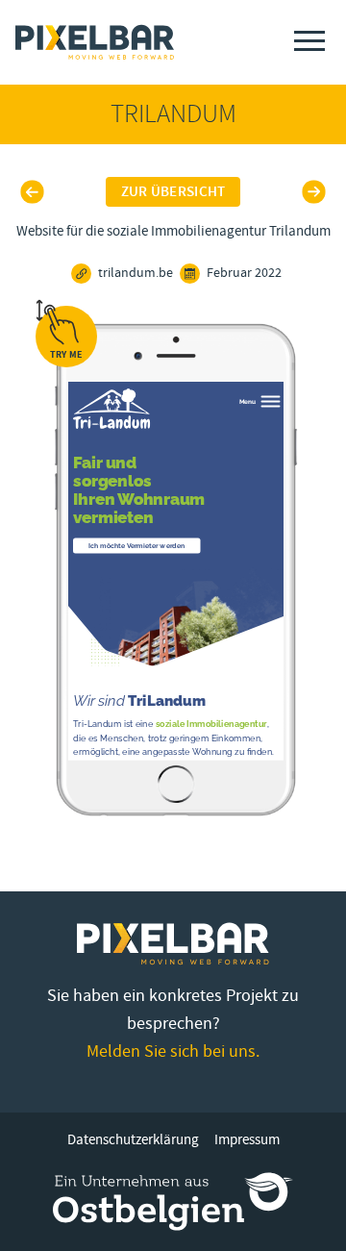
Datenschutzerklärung (133, 1140)
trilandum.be (135, 273)
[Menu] (309, 41)
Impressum (247, 1140)
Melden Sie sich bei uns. (173, 1051)
